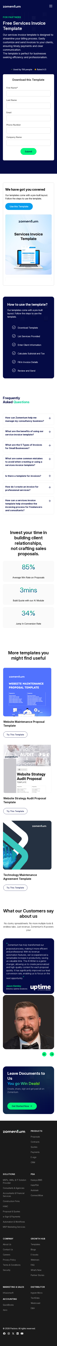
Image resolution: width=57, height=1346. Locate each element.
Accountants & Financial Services (13, 1194)
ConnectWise (37, 1195)
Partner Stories (37, 1275)
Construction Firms (11, 1201)
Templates (35, 1244)
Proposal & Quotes (11, 1211)
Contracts (35, 1142)
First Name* (12, 88)
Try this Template (15, 734)
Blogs (33, 1249)
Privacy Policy (9, 1260)
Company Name (14, 137)
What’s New (36, 1270)
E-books (34, 1254)
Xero (5, 1310)
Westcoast (35, 1303)
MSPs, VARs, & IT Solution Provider (14, 1181)
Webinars (35, 1260)
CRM (33, 1162)
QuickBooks (8, 1305)
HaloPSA (35, 1185)
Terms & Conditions (11, 1265)
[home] (12, 6)
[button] (50, 6)
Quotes (34, 1147)
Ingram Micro (36, 1293)
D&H (33, 1308)
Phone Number (13, 125)
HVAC (5, 1206)
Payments (35, 1152)
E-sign (33, 1157)
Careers (6, 1254)
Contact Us (8, 1249)
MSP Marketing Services (14, 1227)
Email (8, 112)
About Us (7, 1244)
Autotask (34, 1190)
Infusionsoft (8, 1293)
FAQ (32, 1265)
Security (6, 1270)
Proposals (35, 1137)
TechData (35, 1298)
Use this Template (19, 206)
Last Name (11, 100)
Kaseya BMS (36, 1180)
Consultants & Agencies (13, 1188)
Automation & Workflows (14, 1222)
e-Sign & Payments (11, 1216)
